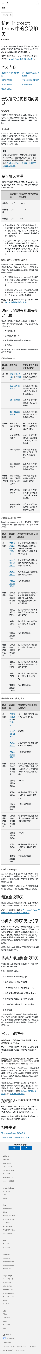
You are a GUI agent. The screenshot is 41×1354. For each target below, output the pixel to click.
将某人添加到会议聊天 (30, 80)
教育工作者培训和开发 (9, 1226)
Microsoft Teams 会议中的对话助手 (20, 59)
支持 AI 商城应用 (7, 1286)
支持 (3, 8)
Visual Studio (6, 1304)
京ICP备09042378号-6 (8, 1350)
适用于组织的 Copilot (8, 1170)
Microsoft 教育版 (7, 1208)
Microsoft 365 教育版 (8, 1219)
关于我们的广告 (31, 1347)
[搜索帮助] (8, 3)
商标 (24, 1347)
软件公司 (5, 1300)
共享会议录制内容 (17, 1093)
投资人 (4, 1328)
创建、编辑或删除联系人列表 (14, 302)
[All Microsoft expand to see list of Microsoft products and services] (2, 3)
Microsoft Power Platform (9, 1297)
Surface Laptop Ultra (8, 1167)
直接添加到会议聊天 (12, 583)
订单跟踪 (5, 1198)
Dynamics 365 (6, 1254)
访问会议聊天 (6, 84)
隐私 (14, 1347)
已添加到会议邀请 (12, 546)
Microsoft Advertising (8, 1261)
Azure (4, 1251)
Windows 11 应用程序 (8, 1181)
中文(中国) (8, 1335)
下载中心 (5, 1195)
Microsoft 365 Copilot (8, 1265)
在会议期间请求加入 (12, 563)
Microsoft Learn (7, 1282)
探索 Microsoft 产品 (8, 1177)
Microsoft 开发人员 (8, 1279)
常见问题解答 (27, 84)
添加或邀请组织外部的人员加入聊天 (15, 1137)
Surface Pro (6, 1159)
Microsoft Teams (7, 1269)
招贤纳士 (5, 1314)
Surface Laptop (6, 1163)
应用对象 (6, 39)
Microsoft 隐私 (6, 1325)
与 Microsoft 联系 (7, 1347)
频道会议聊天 (6, 89)
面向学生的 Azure (7, 1233)
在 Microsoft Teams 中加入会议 (13, 1133)
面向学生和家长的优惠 (9, 1230)
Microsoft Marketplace (9, 1293)
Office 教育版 (6, 1223)
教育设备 (5, 1212)
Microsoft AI (6, 1244)
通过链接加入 (15, 400)
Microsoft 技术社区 (8, 1289)
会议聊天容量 (6, 80)
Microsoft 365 (6, 1174)
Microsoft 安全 (6, 1247)
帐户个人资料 (6, 1191)
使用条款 (19, 1347)
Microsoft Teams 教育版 (9, 1216)
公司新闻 (5, 1321)
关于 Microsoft (6, 1317)
